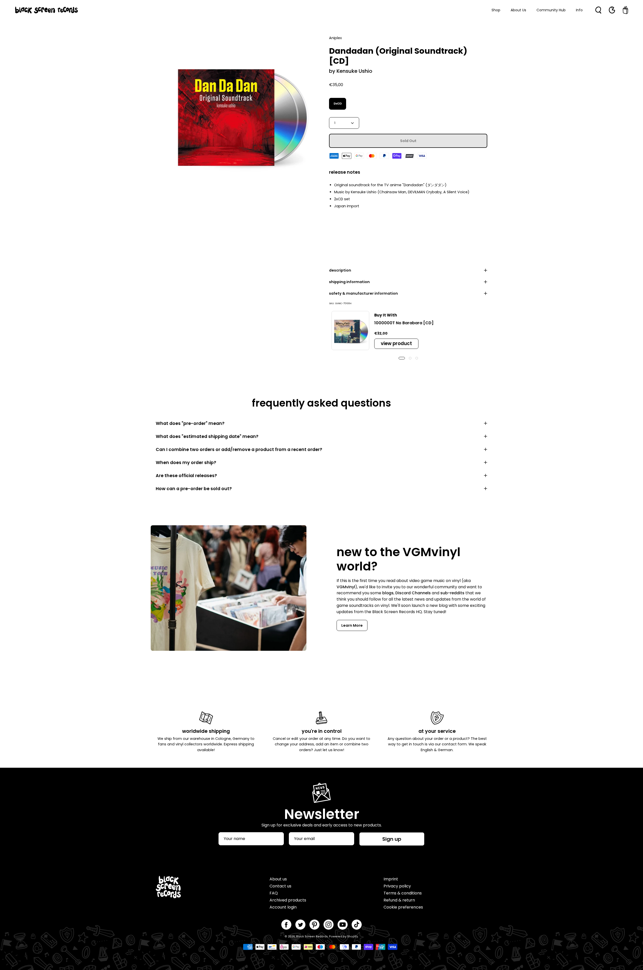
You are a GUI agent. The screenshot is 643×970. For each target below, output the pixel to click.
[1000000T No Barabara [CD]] (350, 330)
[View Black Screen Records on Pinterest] (314, 925)
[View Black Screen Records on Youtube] (343, 925)
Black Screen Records (312, 936)
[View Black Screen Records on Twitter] (300, 925)
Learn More (352, 625)
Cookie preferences (403, 907)
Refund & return (399, 900)
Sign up (391, 839)
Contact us (280, 886)
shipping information (349, 281)
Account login (283, 907)
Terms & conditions (403, 893)
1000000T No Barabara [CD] (404, 323)
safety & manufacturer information (363, 293)
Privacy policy (397, 886)
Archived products (288, 900)
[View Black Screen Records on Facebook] (286, 925)
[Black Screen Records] (46, 10)
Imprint (391, 879)
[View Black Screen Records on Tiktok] (357, 925)
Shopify (352, 936)
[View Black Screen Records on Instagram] (329, 925)
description (340, 270)
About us (278, 879)
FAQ (274, 893)
